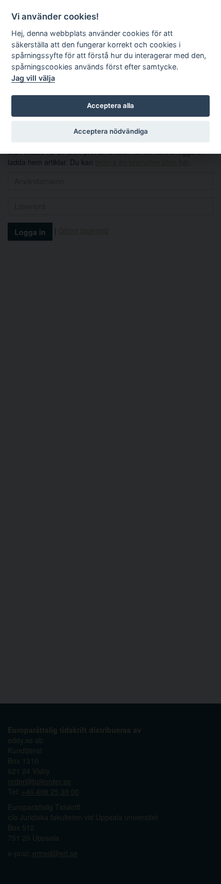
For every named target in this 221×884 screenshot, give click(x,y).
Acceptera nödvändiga (110, 131)
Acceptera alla (110, 105)
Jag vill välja (33, 78)
